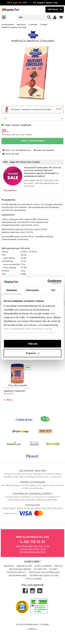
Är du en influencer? (20, 569)
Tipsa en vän (12, 154)
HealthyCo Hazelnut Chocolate (14, 27)
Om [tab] (53, 290)
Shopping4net (8, 24)
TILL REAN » (10, 190)
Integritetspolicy (16, 572)
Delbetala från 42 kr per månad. (17, 134)
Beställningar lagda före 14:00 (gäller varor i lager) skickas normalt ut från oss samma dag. (32, 485)
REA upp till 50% (17, 2)
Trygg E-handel (33, 579)
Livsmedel (33, 24)
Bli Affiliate (40, 569)
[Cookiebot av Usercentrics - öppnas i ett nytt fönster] (47, 282)
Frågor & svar (24, 566)
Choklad (43, 24)
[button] (61, 17)
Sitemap (45, 624)
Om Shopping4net (18, 576)
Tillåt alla (32, 343)
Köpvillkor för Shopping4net (44, 572)
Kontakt (58, 566)
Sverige (32, 629)
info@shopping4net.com (32, 552)
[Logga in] (55, 17)
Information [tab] (32, 290)
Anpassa (30, 353)
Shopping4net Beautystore (44, 576)
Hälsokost (21, 24)
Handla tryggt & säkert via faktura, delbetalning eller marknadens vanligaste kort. (32, 509)
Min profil (9, 566)
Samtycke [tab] (11, 290)
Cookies (53, 569)
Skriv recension (45, 150)
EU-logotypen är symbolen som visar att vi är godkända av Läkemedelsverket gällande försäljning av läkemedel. (32, 496)
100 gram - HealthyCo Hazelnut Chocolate (36, 109)
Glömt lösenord (43, 566)
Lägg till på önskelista (18, 150)
